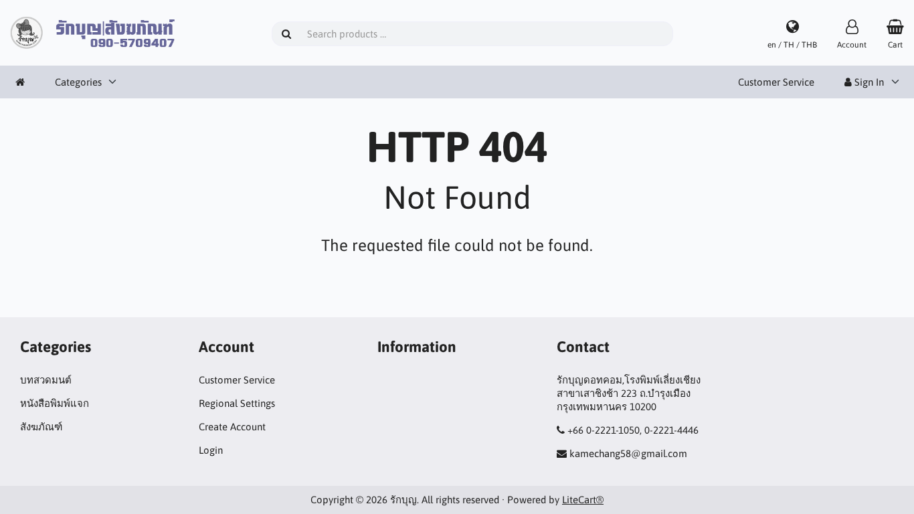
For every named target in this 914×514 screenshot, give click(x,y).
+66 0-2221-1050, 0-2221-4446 (633, 430)
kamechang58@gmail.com (628, 453)
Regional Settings (237, 403)
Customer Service (776, 82)
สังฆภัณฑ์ (41, 426)
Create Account (232, 426)
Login (211, 450)
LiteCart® (583, 499)
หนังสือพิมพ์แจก (54, 403)
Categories (78, 82)
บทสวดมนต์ (46, 380)
